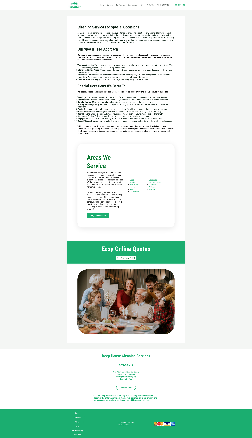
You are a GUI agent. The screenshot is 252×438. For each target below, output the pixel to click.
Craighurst (152, 185)
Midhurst (152, 187)
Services (110, 5)
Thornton (152, 189)
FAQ (142, 5)
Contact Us (150, 5)
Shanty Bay (153, 180)
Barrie (132, 180)
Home (102, 5)
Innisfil (132, 182)
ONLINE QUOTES (163, 5)
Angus (132, 189)
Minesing (133, 187)
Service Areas (133, 5)
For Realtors (120, 5)
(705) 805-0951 (179, 5)
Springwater (134, 185)
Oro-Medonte (134, 192)
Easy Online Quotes (126, 387)
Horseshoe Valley (155, 182)
